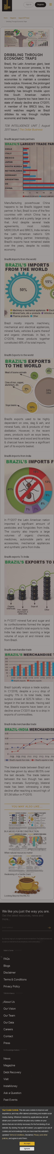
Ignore (27, 1149)
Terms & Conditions (16, 1135)
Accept (27, 1144)
